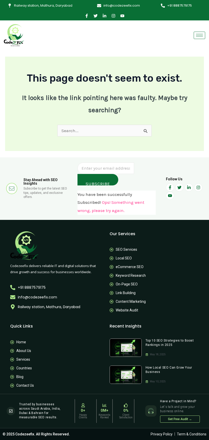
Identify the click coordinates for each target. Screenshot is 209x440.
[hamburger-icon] (199, 35)
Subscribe (98, 183)
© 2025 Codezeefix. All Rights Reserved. (36, 434)
